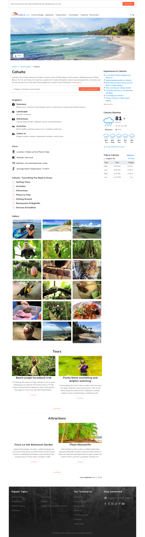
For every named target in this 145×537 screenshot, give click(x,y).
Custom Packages (37, 15)
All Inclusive (15, 510)
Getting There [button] (23, 182)
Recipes (44, 501)
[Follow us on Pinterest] (119, 504)
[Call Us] (133, 15)
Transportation (16, 501)
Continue (34, 395)
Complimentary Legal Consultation (54, 506)
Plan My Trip (128, 4)
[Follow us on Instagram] (112, 504)
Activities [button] (21, 186)
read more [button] (76, 82)
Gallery (19, 55)
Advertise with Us (81, 515)
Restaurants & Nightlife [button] (28, 203)
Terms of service (80, 501)
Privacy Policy (79, 506)
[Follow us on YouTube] (123, 504)
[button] (131, 15)
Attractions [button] (22, 190)
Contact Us (78, 497)
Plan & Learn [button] (94, 15)
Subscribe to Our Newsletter (119, 498)
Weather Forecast (18, 506)
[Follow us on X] (109, 504)
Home (14, 67)
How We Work (17, 497)
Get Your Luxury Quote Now (89, 89)
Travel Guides (25, 67)
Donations (78, 519)
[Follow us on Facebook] (105, 504)
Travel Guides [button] (73, 15)
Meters (130, 155)
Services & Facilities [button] (26, 207)
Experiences (49, 15)
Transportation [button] (60, 15)
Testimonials (78, 524)
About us (77, 510)
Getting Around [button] (24, 199)
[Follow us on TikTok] (116, 504)
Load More (57, 408)
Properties (84, 15)
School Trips (45, 497)
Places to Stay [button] (23, 194)
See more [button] (108, 104)
